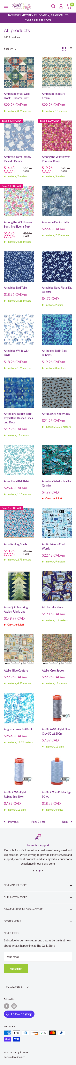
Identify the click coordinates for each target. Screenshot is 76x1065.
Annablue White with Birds (16, 353)
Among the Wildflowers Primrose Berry (56, 159)
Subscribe (16, 968)
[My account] (61, 6)
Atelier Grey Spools (53, 670)
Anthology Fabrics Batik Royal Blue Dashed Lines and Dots (18, 418)
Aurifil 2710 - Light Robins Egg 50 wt (15, 794)
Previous (13, 821)
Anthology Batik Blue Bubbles (54, 353)
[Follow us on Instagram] (14, 1006)
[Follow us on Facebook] (6, 1006)
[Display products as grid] (64, 49)
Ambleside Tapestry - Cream (54, 96)
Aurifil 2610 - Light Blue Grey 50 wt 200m (56, 731)
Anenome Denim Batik (55, 222)
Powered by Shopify (14, 1056)
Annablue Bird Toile (15, 287)
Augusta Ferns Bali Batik (18, 729)
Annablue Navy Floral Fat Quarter (57, 290)
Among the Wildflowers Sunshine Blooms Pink (18, 224)
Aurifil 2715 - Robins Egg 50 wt (56, 794)
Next (65, 821)
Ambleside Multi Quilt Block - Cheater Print (17, 96)
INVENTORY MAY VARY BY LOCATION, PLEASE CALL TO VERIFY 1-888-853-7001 (38, 17)
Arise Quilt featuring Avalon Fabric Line (16, 609)
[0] (68, 6)
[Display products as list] (70, 49)
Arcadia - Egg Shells (15, 544)
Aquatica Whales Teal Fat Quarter (57, 483)
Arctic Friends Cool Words (53, 546)
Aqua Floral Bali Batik (16, 481)
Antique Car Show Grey (56, 413)
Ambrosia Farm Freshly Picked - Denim (17, 159)
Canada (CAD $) (14, 987)
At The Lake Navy (52, 607)
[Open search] (53, 6)
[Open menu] (6, 6)
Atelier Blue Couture (16, 670)
